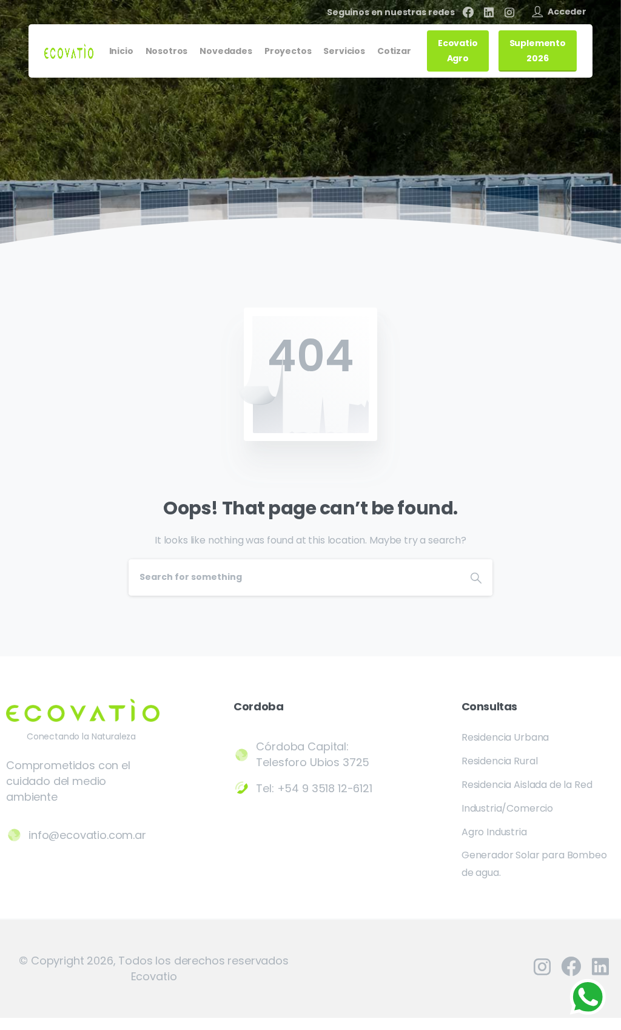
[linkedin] (488, 12)
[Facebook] (468, 12)
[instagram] (509, 12)
